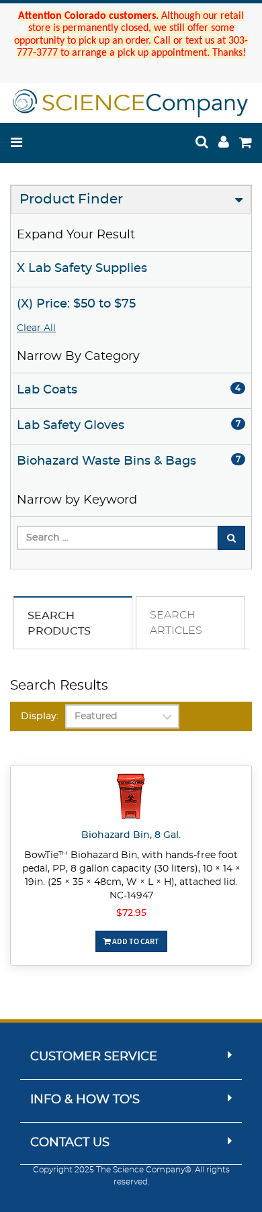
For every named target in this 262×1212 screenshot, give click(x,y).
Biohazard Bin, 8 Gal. (131, 835)
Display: (39, 716)
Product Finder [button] (71, 199)
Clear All (36, 328)
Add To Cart (135, 941)
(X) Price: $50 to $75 (76, 304)
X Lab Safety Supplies (82, 269)
